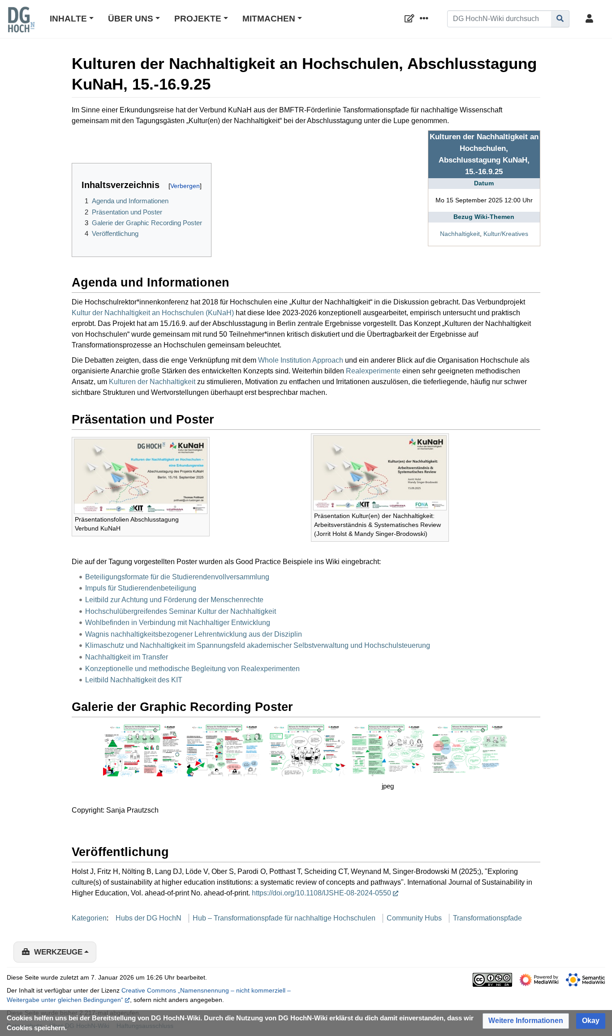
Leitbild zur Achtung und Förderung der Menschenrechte (174, 600)
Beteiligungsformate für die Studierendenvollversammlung (177, 577)
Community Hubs (414, 918)
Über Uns (130, 18)
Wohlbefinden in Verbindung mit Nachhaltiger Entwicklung (177, 622)
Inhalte (68, 18)
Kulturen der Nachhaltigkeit (152, 381)
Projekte (197, 18)
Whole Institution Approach (300, 360)
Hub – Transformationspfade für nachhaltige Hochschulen (284, 918)
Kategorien (89, 918)
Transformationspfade (487, 918)
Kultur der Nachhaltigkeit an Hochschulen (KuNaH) (153, 313)
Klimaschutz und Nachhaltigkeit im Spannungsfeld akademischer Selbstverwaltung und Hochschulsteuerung (257, 645)
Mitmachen (268, 18)
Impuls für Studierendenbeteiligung (140, 588)
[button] (526, 1021)
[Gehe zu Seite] (560, 18)
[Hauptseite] (21, 25)
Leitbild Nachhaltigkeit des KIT (133, 680)
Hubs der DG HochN (148, 918)
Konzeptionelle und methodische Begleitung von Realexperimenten (192, 668)
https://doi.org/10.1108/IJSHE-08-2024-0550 (321, 893)
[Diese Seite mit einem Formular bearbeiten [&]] (411, 19)
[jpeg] (388, 749)
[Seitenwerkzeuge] (425, 19)
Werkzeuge (58, 952)
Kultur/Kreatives (505, 233)
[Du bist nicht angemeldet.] (591, 19)
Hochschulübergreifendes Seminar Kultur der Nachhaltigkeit (180, 611)
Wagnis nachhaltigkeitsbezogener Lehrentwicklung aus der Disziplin (193, 634)
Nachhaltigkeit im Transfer (126, 657)
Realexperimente (373, 371)
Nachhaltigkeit (460, 233)
